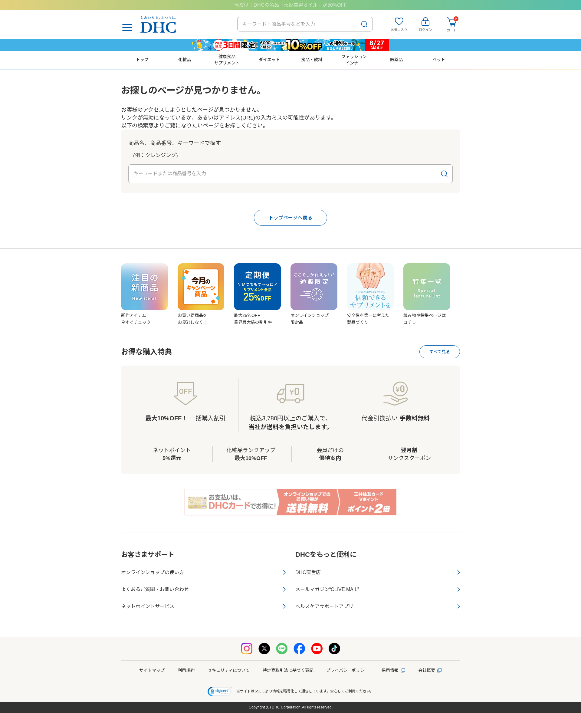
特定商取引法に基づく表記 (288, 670)
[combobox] (305, 24)
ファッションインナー (354, 59)
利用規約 (186, 670)
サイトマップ (152, 670)
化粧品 (184, 59)
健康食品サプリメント (227, 59)
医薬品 (396, 59)
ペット (438, 59)
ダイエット (269, 59)
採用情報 (390, 670)
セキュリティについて (229, 670)
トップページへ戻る (290, 217)
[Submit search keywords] (364, 24)
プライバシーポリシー (347, 670)
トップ (142, 59)
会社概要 (426, 670)
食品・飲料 (311, 59)
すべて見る (439, 351)
